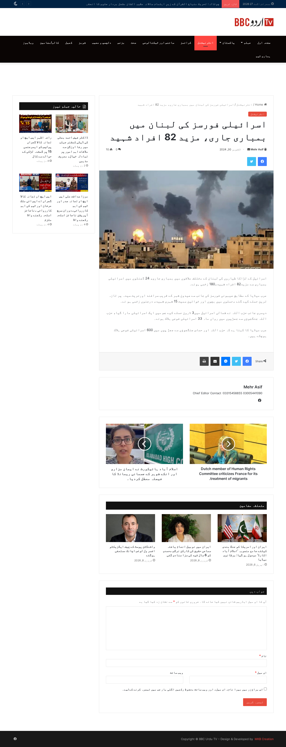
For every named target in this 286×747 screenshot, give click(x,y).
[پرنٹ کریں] (204, 361)
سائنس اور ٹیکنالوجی (158, 42)
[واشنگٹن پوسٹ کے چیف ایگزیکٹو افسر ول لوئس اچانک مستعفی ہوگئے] (130, 528)
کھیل (68, 42)
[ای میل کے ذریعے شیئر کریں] (214, 361)
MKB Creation (264, 739)
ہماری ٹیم (263, 56)
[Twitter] (251, 161)
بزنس (121, 42)
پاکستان (228, 42)
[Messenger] (225, 361)
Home (259, 104)
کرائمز (186, 42)
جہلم (247, 42)
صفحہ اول (264, 42)
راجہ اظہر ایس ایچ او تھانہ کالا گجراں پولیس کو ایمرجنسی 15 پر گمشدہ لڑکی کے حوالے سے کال (36, 146)
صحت (133, 42)
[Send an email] (248, 149)
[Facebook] (262, 161)
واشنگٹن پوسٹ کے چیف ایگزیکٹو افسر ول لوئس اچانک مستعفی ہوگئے (132, 551)
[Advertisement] (143, 78)
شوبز (82, 42)
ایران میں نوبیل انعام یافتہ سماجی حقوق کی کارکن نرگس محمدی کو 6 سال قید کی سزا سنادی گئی (187, 551)
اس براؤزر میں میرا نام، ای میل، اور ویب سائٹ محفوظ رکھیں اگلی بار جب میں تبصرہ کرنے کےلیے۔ (192, 689)
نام (263, 656)
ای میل (261, 672)
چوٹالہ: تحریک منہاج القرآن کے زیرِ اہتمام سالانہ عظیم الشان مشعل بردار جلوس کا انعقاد (151, 4)
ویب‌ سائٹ (176, 672)
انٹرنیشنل (206, 42)
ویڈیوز (28, 42)
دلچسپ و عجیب (101, 42)
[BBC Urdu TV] (254, 22)
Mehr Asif (257, 149)
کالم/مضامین (49, 42)
